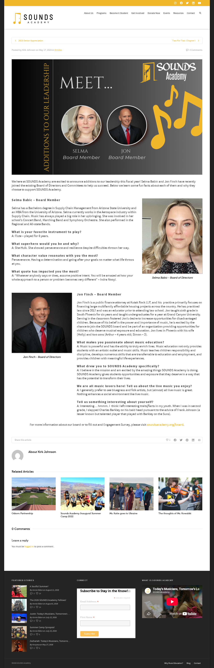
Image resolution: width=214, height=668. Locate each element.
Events (166, 13)
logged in (29, 546)
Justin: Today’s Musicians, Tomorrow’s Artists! (50, 614)
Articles (58, 50)
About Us (88, 13)
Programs (101, 13)
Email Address (89, 601)
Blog (188, 663)
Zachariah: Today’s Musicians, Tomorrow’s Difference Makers (50, 641)
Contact (191, 13)
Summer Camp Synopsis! (42, 627)
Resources (178, 13)
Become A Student (119, 13)
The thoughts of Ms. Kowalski (174, 513)
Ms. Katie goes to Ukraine (123, 513)
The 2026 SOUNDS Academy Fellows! (48, 600)
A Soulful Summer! (39, 586)
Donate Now (154, 13)
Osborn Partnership (22, 513)
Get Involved (137, 13)
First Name (87, 617)
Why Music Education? (173, 663)
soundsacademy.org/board (165, 425)
